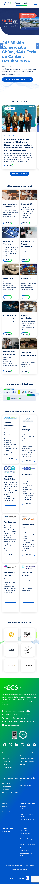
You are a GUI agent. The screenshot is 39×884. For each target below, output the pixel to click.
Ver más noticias (19, 174)
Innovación (5, 789)
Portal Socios (21, 4)
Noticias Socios (7, 767)
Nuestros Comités (26, 785)
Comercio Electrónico (9, 781)
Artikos (22, 856)
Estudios (23, 806)
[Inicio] (19, 687)
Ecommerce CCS (25, 833)
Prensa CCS (24, 822)
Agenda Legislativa (8, 784)
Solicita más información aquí (17, 79)
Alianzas (22, 764)
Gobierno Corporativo (27, 758)
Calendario (5, 806)
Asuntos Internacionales (10, 792)
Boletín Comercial (26, 853)
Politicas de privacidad (13, 865)
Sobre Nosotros (25, 756)
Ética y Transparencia (27, 761)
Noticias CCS (24, 809)
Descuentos (6, 761)
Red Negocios (24, 850)
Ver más (9, 165)
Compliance (29, 865)
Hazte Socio (6, 756)
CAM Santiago (6, 831)
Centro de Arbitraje (26, 839)
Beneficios (5, 758)
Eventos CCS (6, 809)
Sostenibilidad (7, 786)
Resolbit (23, 836)
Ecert (22, 847)
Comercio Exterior (26, 841)
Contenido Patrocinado (27, 819)
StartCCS (5, 764)
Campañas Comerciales (10, 812)
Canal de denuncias (19, 870)
